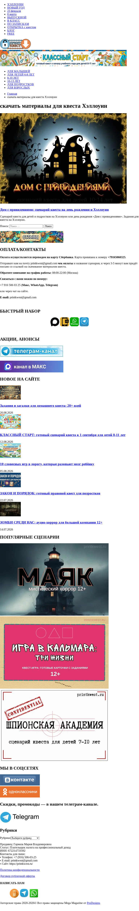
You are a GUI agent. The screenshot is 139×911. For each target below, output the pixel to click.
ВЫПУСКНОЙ (16, 17)
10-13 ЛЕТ (13, 81)
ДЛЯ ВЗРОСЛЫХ (18, 87)
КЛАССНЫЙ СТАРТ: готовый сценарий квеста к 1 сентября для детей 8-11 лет (62, 435)
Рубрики (5, 837)
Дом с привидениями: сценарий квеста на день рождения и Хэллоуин (54, 210)
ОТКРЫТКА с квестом (21, 27)
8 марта (11, 14)
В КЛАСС (13, 20)
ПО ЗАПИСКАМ (18, 23)
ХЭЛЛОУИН (15, 4)
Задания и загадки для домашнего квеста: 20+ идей (40, 406)
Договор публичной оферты (17, 876)
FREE (10, 33)
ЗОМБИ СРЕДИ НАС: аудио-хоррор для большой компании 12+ (51, 522)
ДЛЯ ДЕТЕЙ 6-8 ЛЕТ (20, 74)
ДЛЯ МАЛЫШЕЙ (18, 71)
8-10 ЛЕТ (13, 77)
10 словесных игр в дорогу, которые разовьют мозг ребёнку (47, 464)
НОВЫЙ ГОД (16, 7)
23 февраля (14, 10)
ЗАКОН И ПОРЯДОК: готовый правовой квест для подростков (50, 493)
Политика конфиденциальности (20, 869)
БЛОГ (11, 30)
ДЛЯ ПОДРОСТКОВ (20, 84)
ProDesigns (93, 902)
